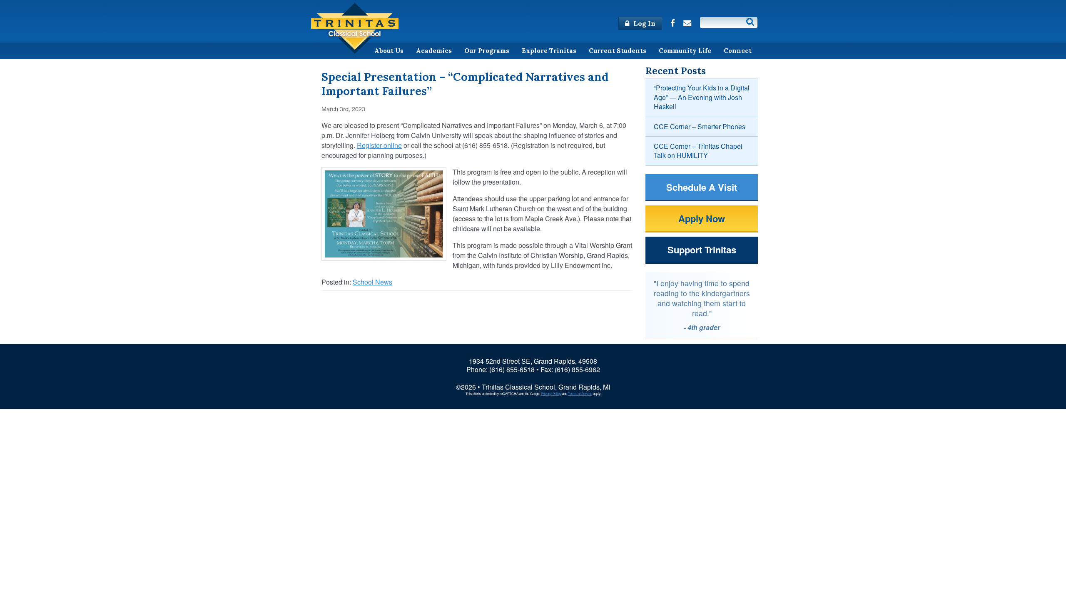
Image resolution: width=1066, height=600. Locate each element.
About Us (388, 51)
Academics (434, 51)
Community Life (685, 51)
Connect (738, 51)
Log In (643, 23)
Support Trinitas (701, 249)
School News (372, 282)
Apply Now (701, 218)
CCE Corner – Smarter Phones (699, 126)
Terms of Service (580, 393)
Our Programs (486, 51)
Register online (379, 145)
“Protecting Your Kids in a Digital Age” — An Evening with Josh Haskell (702, 97)
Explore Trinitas (549, 51)
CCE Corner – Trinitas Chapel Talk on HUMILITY (698, 150)
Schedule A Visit (701, 187)
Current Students (617, 51)
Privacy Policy (551, 393)
